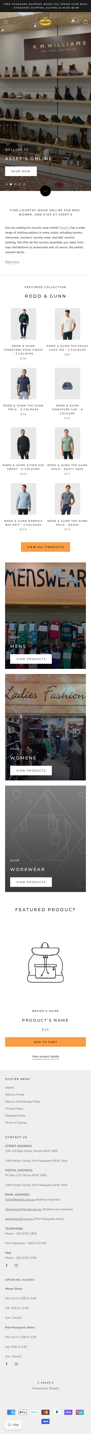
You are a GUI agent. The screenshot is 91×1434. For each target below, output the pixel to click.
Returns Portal (14, 1095)
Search (9, 1088)
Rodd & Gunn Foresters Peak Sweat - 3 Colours (23, 349)
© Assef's (45, 1382)
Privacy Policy (14, 1109)
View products (31, 659)
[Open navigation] (6, 21)
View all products (45, 547)
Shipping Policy (15, 1116)
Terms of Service (16, 1123)
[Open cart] (85, 22)
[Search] (78, 22)
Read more (12, 262)
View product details (45, 1056)
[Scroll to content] (45, 191)
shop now (21, 171)
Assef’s (65, 228)
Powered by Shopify (45, 1388)
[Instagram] (16, 1265)
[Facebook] (6, 1265)
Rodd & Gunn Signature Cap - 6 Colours (67, 409)
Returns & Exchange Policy (22, 1102)
